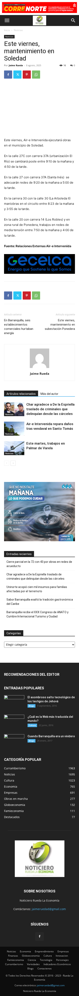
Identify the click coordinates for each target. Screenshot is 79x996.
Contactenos (44, 968)
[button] (6, 20)
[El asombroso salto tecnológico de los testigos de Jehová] (14, 702)
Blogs (31, 705)
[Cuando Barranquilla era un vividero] (14, 741)
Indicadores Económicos (57, 964)
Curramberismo (14, 964)
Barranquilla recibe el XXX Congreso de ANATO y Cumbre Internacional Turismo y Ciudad (37, 614)
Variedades (33, 964)
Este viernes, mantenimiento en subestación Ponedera (60, 324)
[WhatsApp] (36, 74)
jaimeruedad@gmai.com (51, 985)
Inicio (7, 30)
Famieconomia (15, 960)
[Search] (73, 20)
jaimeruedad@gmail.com (49, 909)
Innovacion (62, 955)
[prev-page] (6, 463)
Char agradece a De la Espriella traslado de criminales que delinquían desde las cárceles (50, 409)
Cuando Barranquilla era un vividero (51, 736)
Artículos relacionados (21, 393)
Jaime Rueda (16, 65)
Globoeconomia (31, 955)
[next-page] (13, 463)
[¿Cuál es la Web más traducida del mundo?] (14, 722)
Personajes (62, 960)
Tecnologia (46, 960)
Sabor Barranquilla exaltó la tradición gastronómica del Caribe (39, 601)
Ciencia (32, 960)
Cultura (32, 725)
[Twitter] (17, 74)
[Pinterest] (27, 74)
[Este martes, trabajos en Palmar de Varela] (14, 448)
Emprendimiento (44, 951)
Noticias (18, 30)
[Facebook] (8, 74)
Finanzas (13, 955)
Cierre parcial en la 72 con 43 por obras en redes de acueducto (39, 564)
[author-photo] (39, 368)
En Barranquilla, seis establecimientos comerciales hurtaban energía (18, 326)
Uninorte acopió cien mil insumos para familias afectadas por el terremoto (36, 589)
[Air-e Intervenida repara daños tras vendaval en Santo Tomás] (14, 429)
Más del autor (49, 393)
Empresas (63, 951)
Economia (25, 951)
